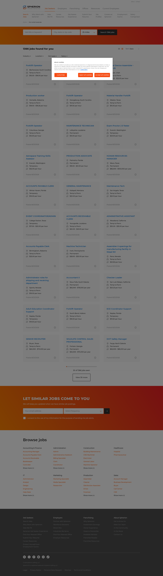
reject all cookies (85, 75)
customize (61, 75)
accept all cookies (102, 75)
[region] (82, 69)
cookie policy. (84, 69)
